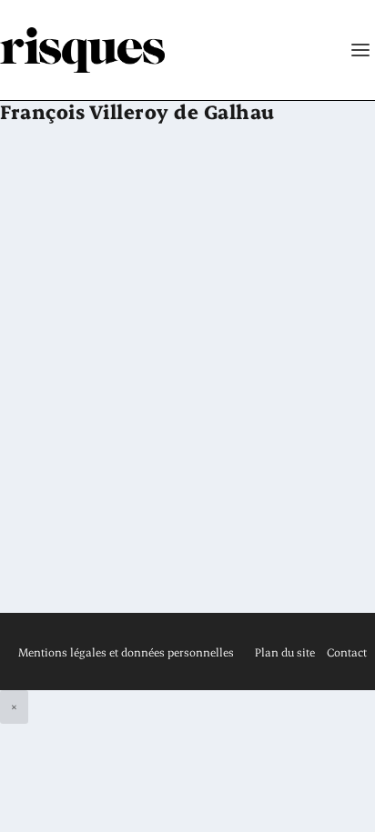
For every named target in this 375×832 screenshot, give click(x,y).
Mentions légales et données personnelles (126, 652)
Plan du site (285, 652)
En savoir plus (94, 553)
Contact (347, 652)
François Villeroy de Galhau (149, 422)
